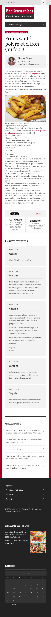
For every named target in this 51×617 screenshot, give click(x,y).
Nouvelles (9, 495)
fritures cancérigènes (30, 74)
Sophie (13, 393)
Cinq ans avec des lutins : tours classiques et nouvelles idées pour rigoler (22, 467)
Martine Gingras (25, 58)
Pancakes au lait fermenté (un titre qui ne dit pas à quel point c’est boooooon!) (24, 457)
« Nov (14, 604)
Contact (9, 499)
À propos (9, 486)
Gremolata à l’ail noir (14, 449)
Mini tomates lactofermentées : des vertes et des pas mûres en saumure (24, 441)
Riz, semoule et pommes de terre (16, 32)
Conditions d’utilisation (14, 490)
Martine (13, 275)
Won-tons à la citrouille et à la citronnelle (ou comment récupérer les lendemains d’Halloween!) (24, 432)
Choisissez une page (43, 2)
